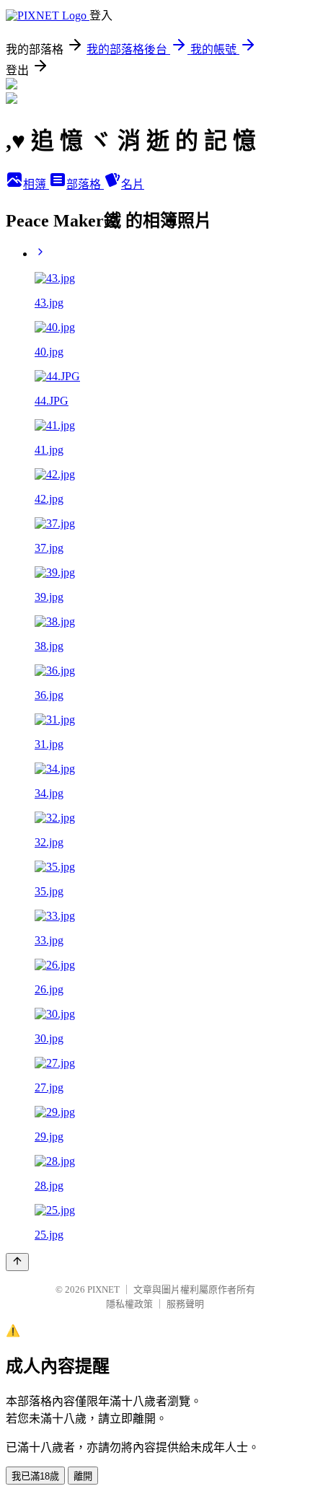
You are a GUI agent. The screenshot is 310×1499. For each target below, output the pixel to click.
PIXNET (103, 1289)
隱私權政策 (129, 1303)
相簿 (36, 184)
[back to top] (17, 1262)
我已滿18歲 (35, 1476)
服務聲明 (185, 1303)
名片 (132, 184)
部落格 (85, 184)
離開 (83, 1476)
